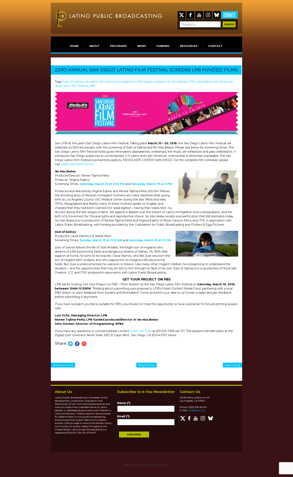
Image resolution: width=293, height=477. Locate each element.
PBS (192, 81)
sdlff (92, 86)
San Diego (220, 81)
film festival (107, 81)
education (91, 81)
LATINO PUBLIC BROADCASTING (150, 465)
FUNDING (162, 45)
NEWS (141, 45)
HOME (74, 45)
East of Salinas (73, 81)
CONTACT (215, 45)
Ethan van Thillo (141, 331)
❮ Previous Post (63, 365)
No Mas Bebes (177, 81)
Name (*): (124, 403)
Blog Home (146, 365)
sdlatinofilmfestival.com (77, 164)
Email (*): (123, 416)
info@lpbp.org (196, 410)
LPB (138, 81)
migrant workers (154, 81)
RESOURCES (189, 45)
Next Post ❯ (232, 365)
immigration (125, 81)
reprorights (204, 81)
